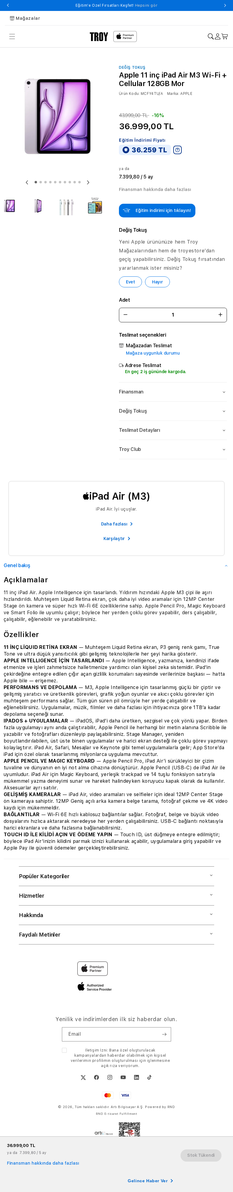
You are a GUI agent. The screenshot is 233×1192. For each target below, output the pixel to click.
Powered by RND (160, 1107)
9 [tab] (74, 182)
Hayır (157, 281)
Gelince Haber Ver (147, 1180)
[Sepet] (224, 36)
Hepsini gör (146, 5)
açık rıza (109, 1066)
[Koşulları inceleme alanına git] (177, 150)
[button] (173, 392)
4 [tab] (50, 182)
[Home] (99, 36)
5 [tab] (55, 182)
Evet (130, 281)
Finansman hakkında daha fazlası (155, 189)
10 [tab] (79, 182)
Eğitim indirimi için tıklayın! (163, 210)
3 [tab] (45, 182)
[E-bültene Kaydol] (164, 1034)
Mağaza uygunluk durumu (153, 353)
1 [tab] (36, 182)
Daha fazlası (114, 524)
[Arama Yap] (210, 36)
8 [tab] (70, 182)
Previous (8, 5)
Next (225, 5)
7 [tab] (65, 182)
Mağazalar (28, 18)
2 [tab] (40, 182)
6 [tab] (60, 182)
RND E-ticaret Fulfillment (116, 1113)
